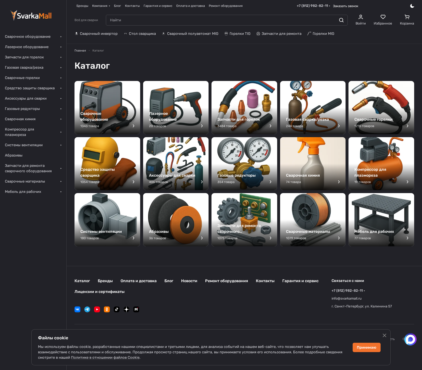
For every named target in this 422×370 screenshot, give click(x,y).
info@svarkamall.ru (346, 298)
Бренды (105, 280)
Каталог (82, 280)
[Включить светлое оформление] (412, 6)
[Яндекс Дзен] (126, 309)
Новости (189, 280)
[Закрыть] (384, 335)
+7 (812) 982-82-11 (312, 6)
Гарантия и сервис (300, 280)
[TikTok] (117, 309)
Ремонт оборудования (226, 280)
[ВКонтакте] (77, 309)
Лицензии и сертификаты (99, 291)
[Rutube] (136, 309)
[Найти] (341, 20)
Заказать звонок (345, 6)
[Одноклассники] (107, 309)
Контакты (265, 280)
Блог (168, 280)
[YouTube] (97, 309)
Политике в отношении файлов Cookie (105, 357)
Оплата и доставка (139, 280)
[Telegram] (87, 309)
